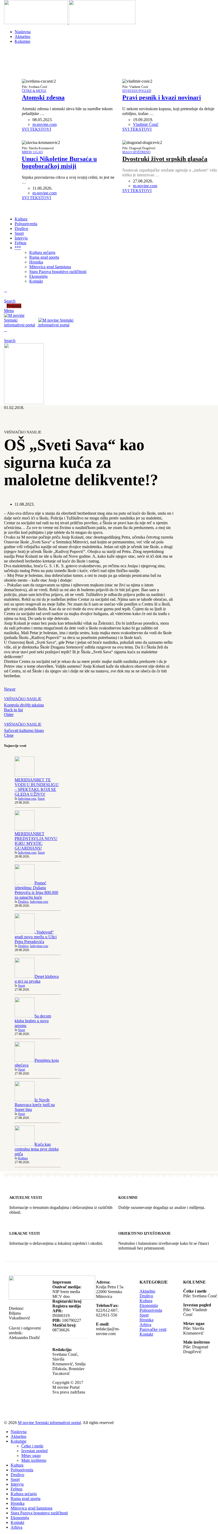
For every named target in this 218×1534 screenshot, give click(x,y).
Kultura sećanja (42, 252)
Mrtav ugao (31, 1455)
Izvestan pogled (34, 1450)
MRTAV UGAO (32, 152)
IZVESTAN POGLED (136, 91)
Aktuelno (147, 1291)
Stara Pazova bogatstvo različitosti (57, 271)
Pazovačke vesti (153, 1329)
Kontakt (36, 281)
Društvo (23, 902)
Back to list (13, 710)
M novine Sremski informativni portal (49, 1422)
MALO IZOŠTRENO (136, 152)
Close (9, 735)
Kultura (23, 1158)
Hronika (36, 262)
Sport (41, 798)
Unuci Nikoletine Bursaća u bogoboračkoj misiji (59, 162)
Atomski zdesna (43, 97)
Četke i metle (32, 1446)
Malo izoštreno (33, 1460)
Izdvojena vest (27, 798)
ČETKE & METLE (34, 91)
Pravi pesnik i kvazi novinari (161, 97)
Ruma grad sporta (44, 257)
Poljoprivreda (151, 1310)
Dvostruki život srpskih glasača (164, 158)
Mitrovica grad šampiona (50, 267)
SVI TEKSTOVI (36, 129)
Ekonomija (38, 276)
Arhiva (145, 1324)
